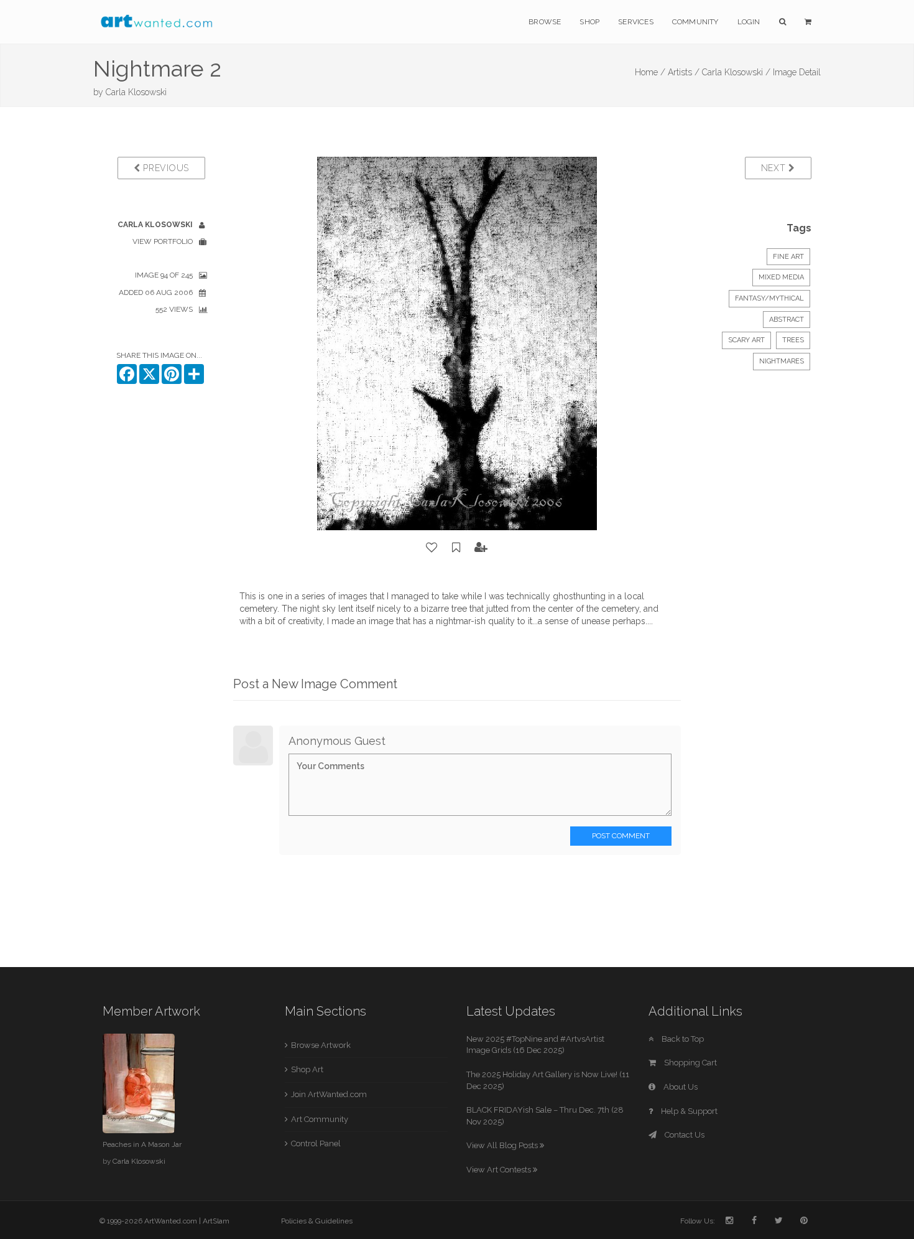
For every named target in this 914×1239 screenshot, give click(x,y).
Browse (545, 21)
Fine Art (788, 257)
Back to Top (682, 1039)
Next (775, 168)
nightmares (781, 361)
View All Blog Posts (503, 1145)
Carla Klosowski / (736, 72)
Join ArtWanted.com (329, 1094)
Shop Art (307, 1069)
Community (695, 21)
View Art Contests (499, 1169)
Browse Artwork (321, 1045)
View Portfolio (162, 241)
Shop (589, 21)
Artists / (683, 72)
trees (793, 340)
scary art (746, 340)
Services (635, 21)
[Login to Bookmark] (456, 547)
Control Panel (316, 1143)
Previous (165, 168)
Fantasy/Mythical (769, 298)
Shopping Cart (689, 1062)
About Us (680, 1087)
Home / (650, 72)
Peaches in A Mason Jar (142, 1144)
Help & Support (688, 1111)
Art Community (319, 1119)
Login (748, 21)
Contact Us (683, 1134)
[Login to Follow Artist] (481, 547)
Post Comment (621, 835)
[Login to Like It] (432, 547)
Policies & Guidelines (317, 1221)
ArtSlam (216, 1221)
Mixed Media (781, 277)
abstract (786, 320)
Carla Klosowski (136, 92)
